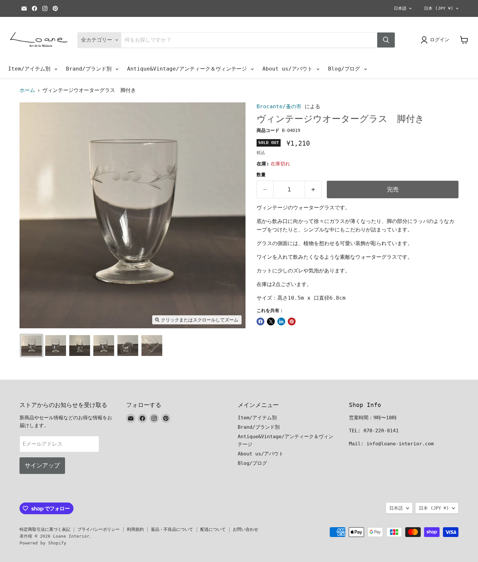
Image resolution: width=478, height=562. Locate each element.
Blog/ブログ (345, 69)
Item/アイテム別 (31, 69)
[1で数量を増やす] (313, 190)
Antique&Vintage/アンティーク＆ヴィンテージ (188, 69)
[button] (31, 345)
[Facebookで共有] (260, 321)
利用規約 (135, 529)
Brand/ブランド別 (90, 69)
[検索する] (386, 40)
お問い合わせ (245, 529)
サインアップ (42, 465)
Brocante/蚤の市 (279, 106)
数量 (261, 174)
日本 (438, 8)
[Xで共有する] (271, 321)
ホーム (27, 90)
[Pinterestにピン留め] (292, 321)
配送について (213, 529)
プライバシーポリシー (98, 529)
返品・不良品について (172, 529)
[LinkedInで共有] (281, 321)
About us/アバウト (289, 69)
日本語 (400, 8)
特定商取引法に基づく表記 (45, 529)
